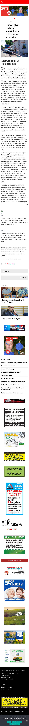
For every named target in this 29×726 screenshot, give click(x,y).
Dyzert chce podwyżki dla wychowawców (12, 393)
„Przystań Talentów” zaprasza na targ (11, 372)
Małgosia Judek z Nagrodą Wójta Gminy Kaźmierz (14, 362)
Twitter (13, 263)
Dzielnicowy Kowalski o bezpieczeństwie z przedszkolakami (12, 388)
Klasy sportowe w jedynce (8, 366)
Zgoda (9, 721)
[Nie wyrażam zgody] (27, 721)
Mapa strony (4, 691)
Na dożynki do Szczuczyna (8, 369)
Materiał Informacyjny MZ (7, 687)
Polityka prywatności (6, 689)
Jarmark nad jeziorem (6, 375)
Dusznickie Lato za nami (7, 378)
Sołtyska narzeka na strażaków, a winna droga (13, 381)
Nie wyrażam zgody (17, 721)
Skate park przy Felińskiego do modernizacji (12, 385)
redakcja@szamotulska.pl (8, 679)
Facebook (9, 263)
